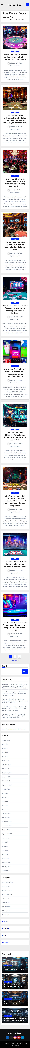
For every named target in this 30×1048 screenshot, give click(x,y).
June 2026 (5, 748)
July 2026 (5, 744)
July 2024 (5, 842)
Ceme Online (5, 886)
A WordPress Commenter (9, 729)
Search (4, 666)
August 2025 (6, 789)
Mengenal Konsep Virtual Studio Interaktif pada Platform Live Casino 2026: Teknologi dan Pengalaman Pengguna (14, 708)
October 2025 (6, 781)
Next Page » (15, 660)
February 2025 (6, 813)
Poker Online (5, 902)
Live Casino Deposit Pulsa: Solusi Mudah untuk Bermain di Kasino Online (15, 564)
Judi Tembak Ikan (7, 894)
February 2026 (6, 764)
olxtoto (4, 935)
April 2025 (5, 805)
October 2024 (6, 830)
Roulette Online (6, 906)
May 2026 (5, 752)
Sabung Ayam (6, 911)
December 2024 (6, 821)
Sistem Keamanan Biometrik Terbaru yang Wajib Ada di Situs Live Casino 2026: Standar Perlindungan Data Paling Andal (14, 686)
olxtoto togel (5, 928)
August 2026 (6, 740)
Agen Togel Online (7, 882)
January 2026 (6, 768)
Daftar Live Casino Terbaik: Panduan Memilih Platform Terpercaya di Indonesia (15, 57)
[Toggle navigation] (2, 4)
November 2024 (6, 826)
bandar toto (5, 942)
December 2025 (6, 773)
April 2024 (5, 854)
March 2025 (5, 809)
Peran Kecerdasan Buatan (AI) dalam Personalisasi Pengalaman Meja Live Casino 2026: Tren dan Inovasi (15, 701)
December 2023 (6, 870)
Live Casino (15, 51)
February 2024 (6, 862)
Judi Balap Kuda (7, 890)
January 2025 (6, 817)
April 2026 (5, 756)
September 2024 (7, 834)
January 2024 (6, 866)
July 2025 (5, 793)
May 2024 (5, 850)
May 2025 (5, 801)
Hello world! (21, 729)
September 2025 (7, 785)
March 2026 (5, 760)
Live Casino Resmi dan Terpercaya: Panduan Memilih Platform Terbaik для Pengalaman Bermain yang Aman (15, 501)
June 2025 (5, 797)
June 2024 (5, 846)
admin (12, 63)
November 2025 (6, 777)
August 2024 (6, 838)
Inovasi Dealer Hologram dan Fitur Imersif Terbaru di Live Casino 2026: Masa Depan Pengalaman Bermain (14, 693)
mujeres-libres (14, 5)
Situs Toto (5, 921)
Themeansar (14, 1045)
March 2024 (5, 858)
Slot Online (5, 915)
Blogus (24, 1043)
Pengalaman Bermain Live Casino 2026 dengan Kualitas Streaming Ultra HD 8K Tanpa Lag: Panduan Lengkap (13, 716)
